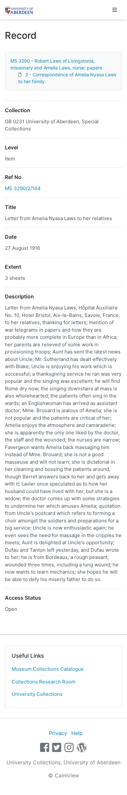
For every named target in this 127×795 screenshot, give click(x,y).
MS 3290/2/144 (23, 188)
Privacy (58, 733)
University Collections (37, 694)
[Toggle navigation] (114, 10)
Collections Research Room (44, 682)
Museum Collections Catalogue (48, 669)
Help (77, 733)
